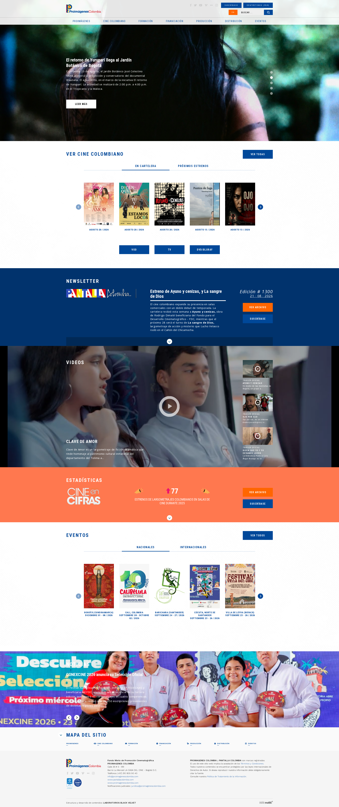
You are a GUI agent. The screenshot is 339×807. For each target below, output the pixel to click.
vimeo (206, 5)
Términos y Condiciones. (252, 763)
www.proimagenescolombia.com (123, 783)
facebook (190, 5)
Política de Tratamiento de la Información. (227, 776)
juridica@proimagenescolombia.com (148, 786)
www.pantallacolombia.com (121, 779)
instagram (216, 5)
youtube (201, 5)
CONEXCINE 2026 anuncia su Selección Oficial (104, 674)
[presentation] (146, 166)
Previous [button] (78, 207)
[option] (169, 70)
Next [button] (260, 207)
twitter (195, 5)
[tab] (146, 166)
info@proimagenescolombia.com (123, 776)
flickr (211, 5)
